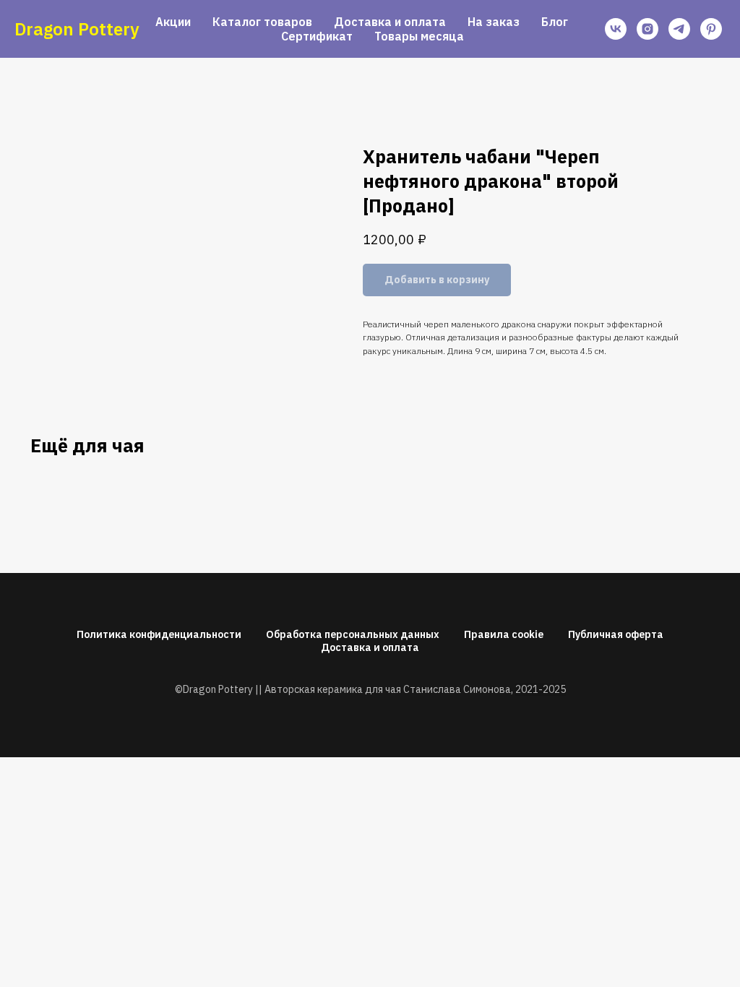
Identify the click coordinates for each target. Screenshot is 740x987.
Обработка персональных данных (352, 634)
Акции (173, 21)
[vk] (616, 29)
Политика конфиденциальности (159, 634)
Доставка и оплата (390, 21)
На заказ (494, 21)
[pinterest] (711, 29)
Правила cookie (503, 634)
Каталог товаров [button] (262, 21)
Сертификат (317, 36)
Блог (554, 21)
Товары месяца (419, 36)
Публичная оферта (615, 634)
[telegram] (679, 29)
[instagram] (647, 29)
